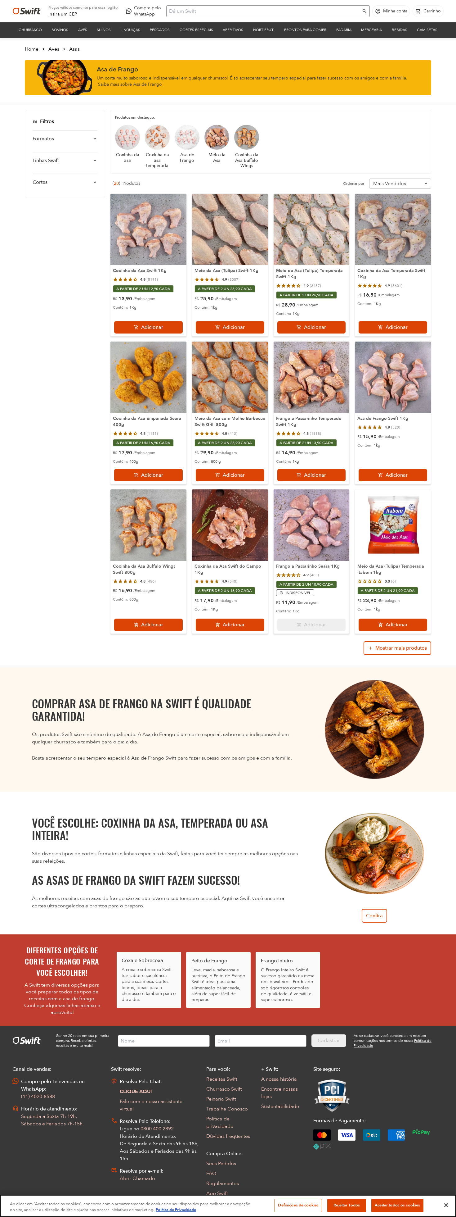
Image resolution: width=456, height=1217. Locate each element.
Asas (74, 49)
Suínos (104, 29)
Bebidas (399, 29)
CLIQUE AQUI (136, 1091)
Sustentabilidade (280, 1106)
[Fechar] (446, 1205)
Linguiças (130, 29)
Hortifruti (264, 29)
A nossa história (279, 1079)
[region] (228, 1206)
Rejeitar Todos (346, 1205)
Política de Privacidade (176, 1210)
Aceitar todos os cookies (397, 1205)
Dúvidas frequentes (228, 1136)
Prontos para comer (305, 29)
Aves (82, 29)
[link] (62, 14)
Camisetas (427, 29)
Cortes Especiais (196, 29)
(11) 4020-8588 (38, 1096)
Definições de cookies (298, 1205)
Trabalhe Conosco (227, 1109)
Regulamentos (222, 1183)
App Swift (217, 1193)
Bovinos (59, 29)
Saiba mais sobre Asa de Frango (130, 84)
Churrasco (30, 29)
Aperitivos (233, 29)
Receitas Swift (221, 1079)
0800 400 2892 (157, 1128)
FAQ (211, 1173)
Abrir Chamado (137, 1178)
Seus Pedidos (221, 1163)
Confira (374, 915)
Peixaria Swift (221, 1099)
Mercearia (371, 29)
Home (31, 49)
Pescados (160, 29)
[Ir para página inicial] (26, 11)
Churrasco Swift (224, 1089)
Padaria (343, 29)
